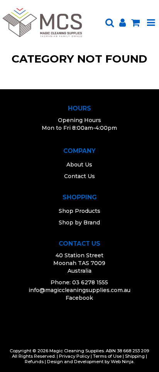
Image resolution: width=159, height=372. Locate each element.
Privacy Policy (74, 356)
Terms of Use (107, 356)
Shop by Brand (79, 222)
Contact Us (79, 176)
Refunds (34, 361)
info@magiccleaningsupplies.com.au (79, 290)
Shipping (135, 356)
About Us (79, 164)
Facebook (79, 297)
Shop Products (79, 210)
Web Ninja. (122, 361)
